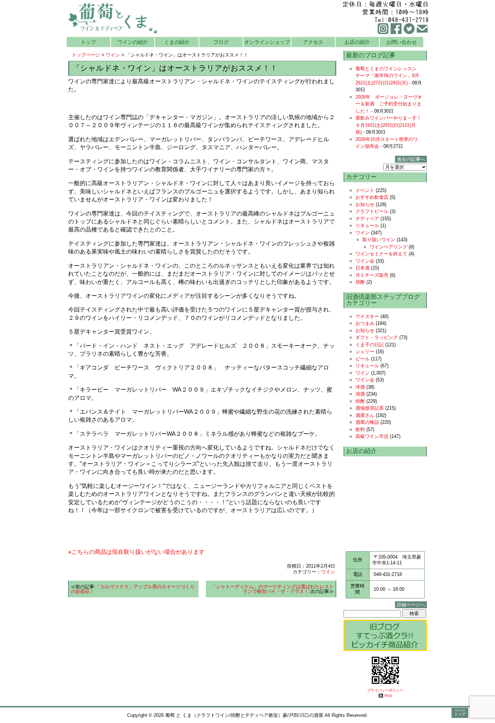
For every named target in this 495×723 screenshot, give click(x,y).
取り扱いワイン (378, 239)
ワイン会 (364, 261)
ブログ (221, 42)
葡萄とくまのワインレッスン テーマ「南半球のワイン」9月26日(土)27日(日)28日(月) (388, 75)
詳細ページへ (411, 604)
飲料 (360, 429)
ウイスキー (367, 316)
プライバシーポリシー (385, 690)
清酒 (360, 394)
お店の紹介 (357, 42)
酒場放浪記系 (369, 408)
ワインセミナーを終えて (381, 253)
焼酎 (360, 282)
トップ (88, 42)
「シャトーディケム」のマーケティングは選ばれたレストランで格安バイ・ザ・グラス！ (272, 589)
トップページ (86, 55)
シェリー (364, 351)
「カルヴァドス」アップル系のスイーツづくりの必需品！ (133, 589)
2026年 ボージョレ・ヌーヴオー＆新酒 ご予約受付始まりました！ (388, 104)
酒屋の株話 (367, 422)
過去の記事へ (411, 159)
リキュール (367, 225)
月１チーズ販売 (371, 275)
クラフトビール (371, 211)
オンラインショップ (267, 42)
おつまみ (364, 323)
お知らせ (364, 204)
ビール (362, 359)
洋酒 (360, 387)
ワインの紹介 (132, 42)
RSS (388, 696)
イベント (364, 190)
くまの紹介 (177, 42)
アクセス (313, 42)
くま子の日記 (369, 344)
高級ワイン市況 (371, 436)
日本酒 (362, 268)
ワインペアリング (388, 247)
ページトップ (459, 712)
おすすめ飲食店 (371, 197)
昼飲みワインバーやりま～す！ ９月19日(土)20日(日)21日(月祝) (390, 125)
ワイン (113, 55)
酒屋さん (364, 415)
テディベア (367, 218)
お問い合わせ (401, 42)
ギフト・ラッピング (376, 337)
